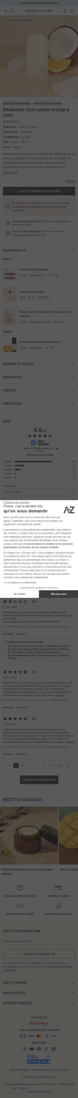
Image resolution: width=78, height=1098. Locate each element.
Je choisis (19, 593)
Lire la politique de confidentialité (20, 582)
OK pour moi (58, 593)
